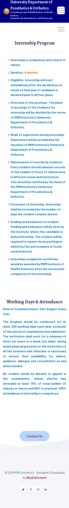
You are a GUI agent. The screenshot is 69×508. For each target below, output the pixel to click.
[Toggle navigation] (61, 8)
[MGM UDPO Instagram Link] (38, 489)
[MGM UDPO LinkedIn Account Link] (46, 489)
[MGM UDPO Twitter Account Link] (23, 489)
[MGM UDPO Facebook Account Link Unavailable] (31, 489)
